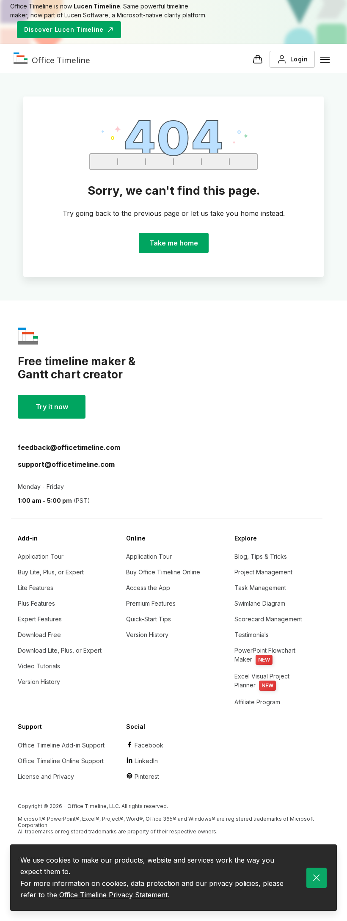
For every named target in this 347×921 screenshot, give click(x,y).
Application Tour (40, 556)
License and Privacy (46, 776)
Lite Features (35, 587)
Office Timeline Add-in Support (61, 745)
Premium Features (151, 603)
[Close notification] (316, 878)
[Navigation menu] (325, 59)
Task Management (260, 587)
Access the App (148, 587)
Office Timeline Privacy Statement (113, 895)
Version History (39, 681)
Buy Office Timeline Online (163, 572)
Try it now (52, 407)
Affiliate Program (257, 702)
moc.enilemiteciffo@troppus (66, 464)
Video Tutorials (39, 666)
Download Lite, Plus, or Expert (60, 650)
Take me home (173, 243)
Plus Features (36, 603)
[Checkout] (257, 59)
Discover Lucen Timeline (64, 29)
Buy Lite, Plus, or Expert (51, 572)
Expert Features (40, 619)
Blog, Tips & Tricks (260, 556)
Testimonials (251, 634)
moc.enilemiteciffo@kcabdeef (69, 447)
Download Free (39, 634)
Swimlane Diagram (259, 603)
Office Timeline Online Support (61, 760)
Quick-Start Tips (148, 619)
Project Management (263, 572)
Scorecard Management (268, 619)
